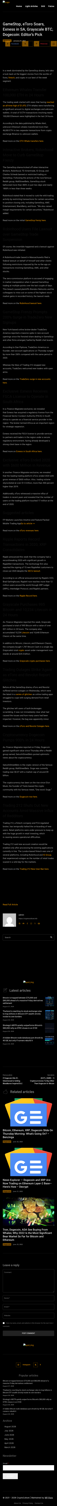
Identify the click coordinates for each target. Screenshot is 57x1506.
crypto (21, 650)
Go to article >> (28, 523)
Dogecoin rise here (28, 796)
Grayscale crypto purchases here (35, 660)
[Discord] (23, 923)
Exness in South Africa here (29, 451)
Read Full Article (10, 904)
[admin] (9, 920)
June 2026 (9, 1435)
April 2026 (9, 1443)
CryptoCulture (23, 1497)
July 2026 (8, 1430)
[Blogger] (19, 923)
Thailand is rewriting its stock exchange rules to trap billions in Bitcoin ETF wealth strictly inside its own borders (22, 1014)
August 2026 (10, 1426)
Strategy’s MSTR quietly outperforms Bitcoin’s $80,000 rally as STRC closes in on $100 (22, 1027)
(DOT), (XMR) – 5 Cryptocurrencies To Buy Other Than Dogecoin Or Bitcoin (42, 1081)
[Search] (51, 937)
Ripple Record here (28, 595)
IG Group (47, 854)
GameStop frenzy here (35, 220)
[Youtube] (39, 923)
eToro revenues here (29, 530)
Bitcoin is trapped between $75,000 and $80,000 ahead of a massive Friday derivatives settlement (23, 1000)
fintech (11, 77)
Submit (10, 1476)
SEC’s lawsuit (34, 571)
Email (6, 1463)
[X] (35, 923)
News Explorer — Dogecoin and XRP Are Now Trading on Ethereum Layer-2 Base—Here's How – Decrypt (27, 1183)
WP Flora (49, 1497)
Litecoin (25, 632)
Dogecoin (7, 41)
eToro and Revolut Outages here (34, 726)
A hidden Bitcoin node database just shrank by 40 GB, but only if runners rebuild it (23, 1039)
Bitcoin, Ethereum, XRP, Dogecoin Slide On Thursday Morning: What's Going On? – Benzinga (28, 1133)
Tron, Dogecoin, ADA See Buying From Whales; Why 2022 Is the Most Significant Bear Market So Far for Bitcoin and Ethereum (27, 1235)
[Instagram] (31, 923)
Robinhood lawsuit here (30, 303)
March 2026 (9, 1447)
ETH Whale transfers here (31, 141)
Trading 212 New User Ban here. (34, 869)
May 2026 (9, 1439)
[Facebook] (27, 923)
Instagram (26, 1364)
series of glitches (24, 694)
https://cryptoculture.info (28, 918)
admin (21, 914)
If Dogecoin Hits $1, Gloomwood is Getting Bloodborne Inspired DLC (12, 1081)
